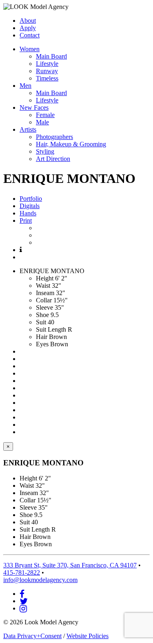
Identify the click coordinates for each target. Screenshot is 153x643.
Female (45, 114)
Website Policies (88, 635)
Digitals (30, 205)
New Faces (34, 107)
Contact (30, 35)
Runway (47, 70)
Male (42, 122)
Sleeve (44, 307)
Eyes (42, 344)
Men (25, 85)
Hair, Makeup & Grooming (71, 144)
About (28, 20)
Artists (28, 129)
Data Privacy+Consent (32, 635)
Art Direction (53, 158)
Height (44, 278)
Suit (41, 322)
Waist (43, 285)
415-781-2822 (21, 572)
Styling (45, 151)
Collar (44, 300)
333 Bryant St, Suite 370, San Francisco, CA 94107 (70, 565)
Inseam (45, 292)
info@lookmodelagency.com (40, 579)
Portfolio (31, 198)
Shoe (42, 314)
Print (26, 220)
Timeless (47, 78)
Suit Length (51, 329)
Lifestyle (47, 63)
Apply (28, 27)
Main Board (51, 56)
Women (30, 49)
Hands (28, 213)
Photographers (54, 136)
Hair (41, 336)
